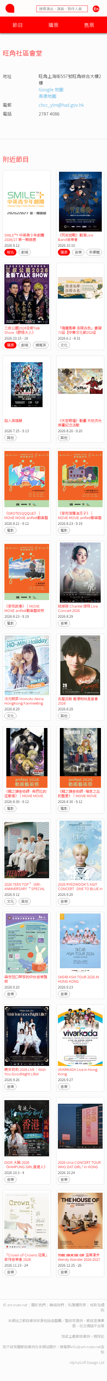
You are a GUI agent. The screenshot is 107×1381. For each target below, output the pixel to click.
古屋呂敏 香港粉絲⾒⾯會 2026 (78, 701)
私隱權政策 (77, 1304)
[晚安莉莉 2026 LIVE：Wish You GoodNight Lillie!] (26, 1036)
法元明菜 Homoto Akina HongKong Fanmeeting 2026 (24, 703)
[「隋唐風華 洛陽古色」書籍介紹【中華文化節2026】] (80, 294)
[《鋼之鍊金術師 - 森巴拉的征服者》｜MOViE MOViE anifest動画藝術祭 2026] (26, 758)
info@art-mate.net (86, 1346)
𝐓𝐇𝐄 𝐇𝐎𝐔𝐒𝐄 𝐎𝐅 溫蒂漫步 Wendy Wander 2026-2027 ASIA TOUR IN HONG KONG (79, 1259)
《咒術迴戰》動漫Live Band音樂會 (75, 237)
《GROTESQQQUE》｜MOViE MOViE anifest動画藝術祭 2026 (26, 518)
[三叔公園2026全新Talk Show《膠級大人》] (26, 294)
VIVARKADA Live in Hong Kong (77, 1071)
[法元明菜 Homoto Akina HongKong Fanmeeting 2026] (26, 665)
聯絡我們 (57, 1304)
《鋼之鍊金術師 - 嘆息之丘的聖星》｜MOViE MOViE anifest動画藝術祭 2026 (79, 796)
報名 (10, 252)
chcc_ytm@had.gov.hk (61, 104)
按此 (100, 1336)
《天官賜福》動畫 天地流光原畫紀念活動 (80, 423)
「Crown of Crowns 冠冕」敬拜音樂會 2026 (26, 1257)
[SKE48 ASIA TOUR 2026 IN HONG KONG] (80, 943)
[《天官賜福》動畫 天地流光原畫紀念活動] (80, 387)
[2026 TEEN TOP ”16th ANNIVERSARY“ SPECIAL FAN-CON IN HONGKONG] (26, 850)
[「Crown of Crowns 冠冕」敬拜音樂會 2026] (26, 1221)
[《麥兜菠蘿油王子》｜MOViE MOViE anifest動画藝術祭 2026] (80, 480)
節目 (18, 24)
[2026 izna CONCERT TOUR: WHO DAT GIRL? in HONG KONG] (80, 1129)
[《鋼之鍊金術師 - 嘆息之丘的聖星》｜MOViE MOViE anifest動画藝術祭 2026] (80, 758)
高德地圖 (47, 96)
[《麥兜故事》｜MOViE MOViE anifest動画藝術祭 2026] (26, 572)
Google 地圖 (51, 89)
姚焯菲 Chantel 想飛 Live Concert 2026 (78, 608)
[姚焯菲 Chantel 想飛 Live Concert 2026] (80, 572)
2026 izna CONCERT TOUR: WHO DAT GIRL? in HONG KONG (80, 1167)
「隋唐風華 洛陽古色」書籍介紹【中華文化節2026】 (80, 330)
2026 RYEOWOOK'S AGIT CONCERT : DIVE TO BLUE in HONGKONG (80, 889)
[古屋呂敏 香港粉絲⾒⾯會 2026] (80, 665)
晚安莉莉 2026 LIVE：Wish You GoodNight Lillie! (25, 1071)
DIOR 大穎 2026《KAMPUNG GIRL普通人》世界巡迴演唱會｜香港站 (25, 1167)
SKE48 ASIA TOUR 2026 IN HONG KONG (78, 979)
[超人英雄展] (26, 387)
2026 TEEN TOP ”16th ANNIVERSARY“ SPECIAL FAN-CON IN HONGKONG (24, 889)
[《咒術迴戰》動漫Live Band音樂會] (80, 202)
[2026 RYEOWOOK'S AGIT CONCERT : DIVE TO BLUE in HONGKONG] (80, 850)
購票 (53, 24)
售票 (89, 24)
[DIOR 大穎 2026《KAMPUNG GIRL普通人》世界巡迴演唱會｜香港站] (26, 1129)
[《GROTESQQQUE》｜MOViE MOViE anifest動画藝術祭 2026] (26, 480)
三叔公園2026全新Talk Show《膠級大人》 (22, 330)
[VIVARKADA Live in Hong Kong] (80, 1036)
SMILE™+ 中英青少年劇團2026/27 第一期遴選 (24, 237)
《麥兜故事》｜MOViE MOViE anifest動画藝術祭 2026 (24, 610)
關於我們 (38, 1304)
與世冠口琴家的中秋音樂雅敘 (25, 979)
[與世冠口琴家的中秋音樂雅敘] (26, 943)
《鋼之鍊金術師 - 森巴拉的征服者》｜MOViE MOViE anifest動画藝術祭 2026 (25, 796)
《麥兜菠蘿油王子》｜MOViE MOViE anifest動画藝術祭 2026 (80, 518)
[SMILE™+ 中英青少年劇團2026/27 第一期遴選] (26, 202)
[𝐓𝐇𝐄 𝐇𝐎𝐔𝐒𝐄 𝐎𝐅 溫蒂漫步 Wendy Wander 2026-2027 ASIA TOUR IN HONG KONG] (80, 1221)
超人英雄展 (13, 420)
